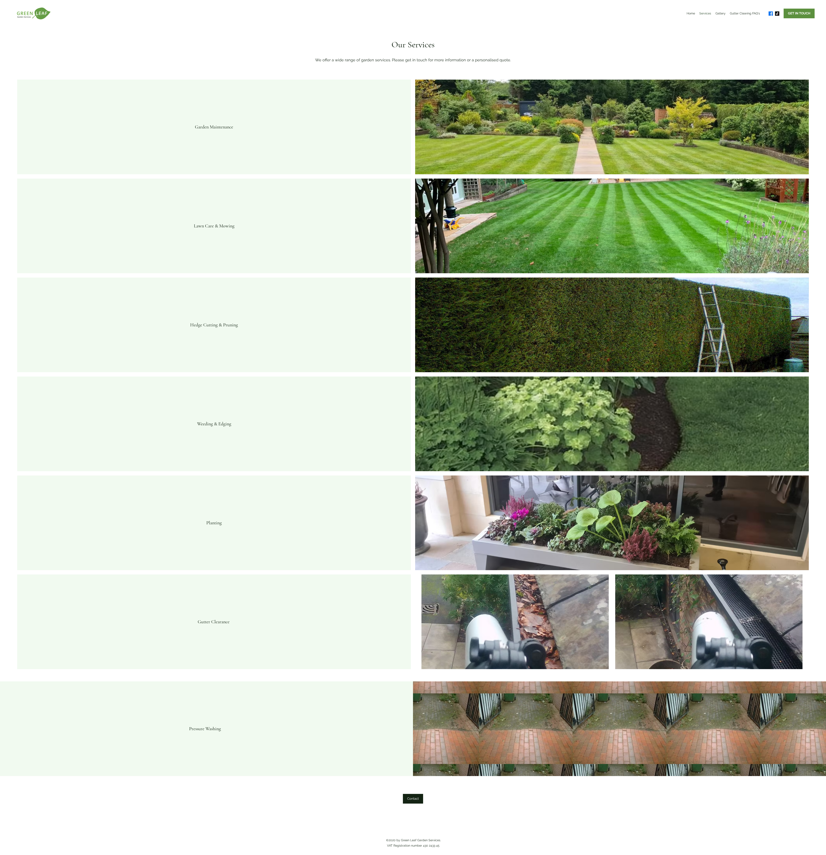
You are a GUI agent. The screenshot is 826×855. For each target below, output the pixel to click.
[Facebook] (771, 13)
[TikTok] (777, 13)
